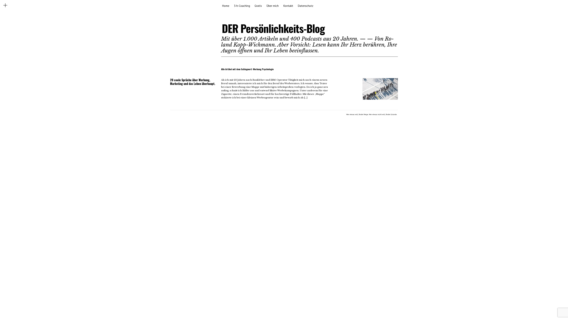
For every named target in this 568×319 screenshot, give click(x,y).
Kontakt (288, 6)
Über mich (272, 6)
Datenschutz (305, 6)
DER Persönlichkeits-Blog (273, 28)
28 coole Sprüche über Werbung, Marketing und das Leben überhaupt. (192, 82)
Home (225, 6)
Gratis (258, 6)
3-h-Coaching (242, 6)
